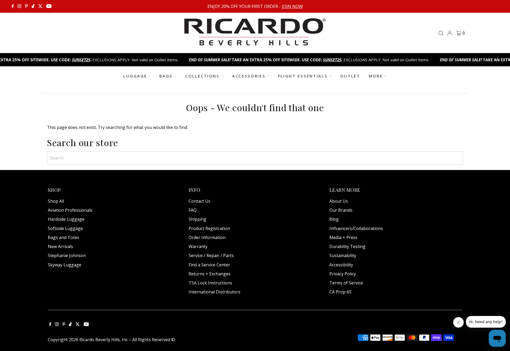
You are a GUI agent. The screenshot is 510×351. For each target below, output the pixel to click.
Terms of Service (346, 283)
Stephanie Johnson (67, 255)
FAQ (193, 210)
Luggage (135, 76)
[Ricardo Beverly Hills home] (255, 42)
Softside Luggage (65, 228)
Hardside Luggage (66, 219)
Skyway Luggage (64, 265)
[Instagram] (19, 6)
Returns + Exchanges (210, 274)
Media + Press (343, 237)
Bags (166, 76)
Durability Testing (347, 246)
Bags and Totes (63, 237)
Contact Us (199, 201)
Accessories (249, 76)
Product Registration (209, 228)
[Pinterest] (26, 6)
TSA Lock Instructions (210, 283)
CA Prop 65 (340, 292)
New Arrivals (60, 246)
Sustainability (342, 255)
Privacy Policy (342, 274)
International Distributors (214, 292)
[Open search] (441, 33)
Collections (202, 76)
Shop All (56, 201)
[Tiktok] (33, 6)
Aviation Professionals (70, 210)
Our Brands (340, 210)
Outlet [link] (350, 76)
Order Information (207, 237)
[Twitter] (40, 6)
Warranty (198, 246)
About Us (338, 201)
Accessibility (341, 265)
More (376, 76)
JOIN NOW (292, 6)
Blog (334, 219)
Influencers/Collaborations (356, 228)
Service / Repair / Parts (211, 255)
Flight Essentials (303, 76)
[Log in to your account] (449, 33)
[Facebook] (12, 6)
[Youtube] (49, 6)
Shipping (197, 219)
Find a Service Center (209, 265)
